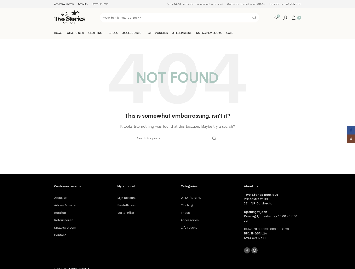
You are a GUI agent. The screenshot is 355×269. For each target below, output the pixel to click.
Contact (60, 235)
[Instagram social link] (254, 250)
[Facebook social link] (247, 250)
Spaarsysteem (65, 227)
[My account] (285, 17)
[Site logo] (69, 17)
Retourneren (63, 220)
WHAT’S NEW (191, 198)
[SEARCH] (254, 17)
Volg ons (295, 4)
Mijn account (126, 198)
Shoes (185, 213)
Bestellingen (126, 205)
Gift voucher (190, 227)
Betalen (60, 213)
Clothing (187, 205)
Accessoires (190, 220)
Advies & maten (66, 205)
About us (60, 198)
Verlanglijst (125, 213)
